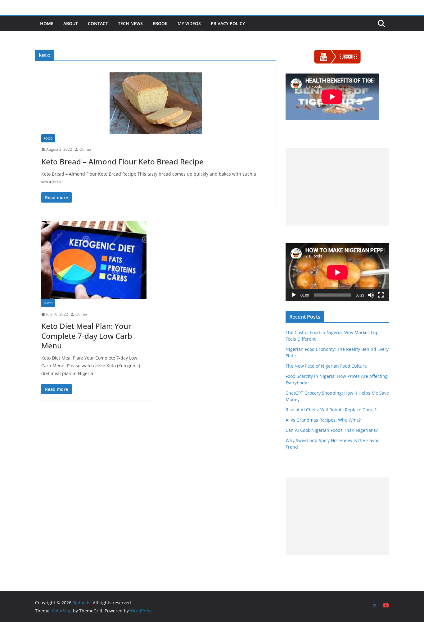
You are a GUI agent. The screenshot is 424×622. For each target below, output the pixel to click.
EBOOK (160, 23)
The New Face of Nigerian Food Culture (326, 366)
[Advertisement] (337, 187)
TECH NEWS (130, 23)
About (70, 23)
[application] (337, 272)
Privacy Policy (228, 23)
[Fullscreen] (381, 295)
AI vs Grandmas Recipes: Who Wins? (323, 420)
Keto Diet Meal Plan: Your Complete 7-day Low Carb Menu (86, 335)
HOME (46, 23)
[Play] (294, 295)
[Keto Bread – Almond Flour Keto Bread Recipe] (155, 103)
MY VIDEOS (189, 23)
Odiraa (85, 149)
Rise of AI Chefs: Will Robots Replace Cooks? (331, 410)
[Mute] (371, 295)
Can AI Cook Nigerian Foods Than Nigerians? (332, 430)
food (48, 138)
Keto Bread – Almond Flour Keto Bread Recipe (122, 161)
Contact (98, 23)
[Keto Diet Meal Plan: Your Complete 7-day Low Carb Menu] (94, 260)
